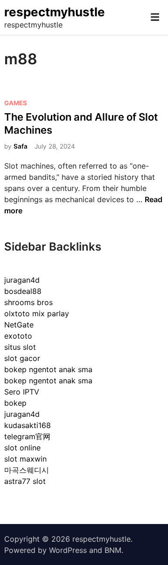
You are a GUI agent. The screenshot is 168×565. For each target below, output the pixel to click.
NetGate (19, 324)
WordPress (68, 550)
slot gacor (22, 358)
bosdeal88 (23, 291)
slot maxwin (25, 458)
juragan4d (22, 280)
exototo (18, 335)
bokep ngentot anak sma (48, 369)
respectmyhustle (54, 12)
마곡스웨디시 (26, 470)
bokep (15, 403)
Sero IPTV (21, 391)
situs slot (20, 347)
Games (15, 103)
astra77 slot (25, 481)
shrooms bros (28, 302)
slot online (22, 447)
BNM (113, 550)
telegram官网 (27, 436)
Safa (21, 146)
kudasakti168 (27, 425)
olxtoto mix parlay (36, 313)
